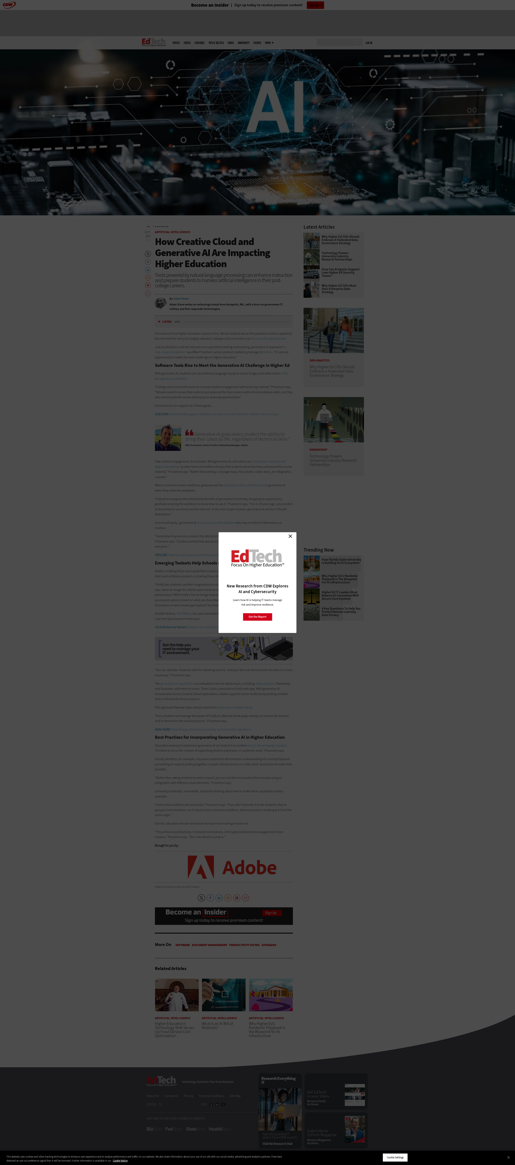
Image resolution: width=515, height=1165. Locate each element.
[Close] (508, 1157)
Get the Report (257, 617)
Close (290, 536)
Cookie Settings (395, 1157)
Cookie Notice (120, 1160)
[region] (257, 1158)
